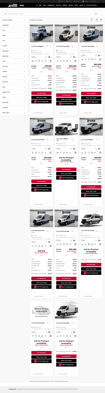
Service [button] (71, 5)
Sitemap (33, 389)
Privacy (36, 389)
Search (96, 14)
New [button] (40, 5)
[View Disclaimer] (45, 61)
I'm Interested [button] (41, 93)
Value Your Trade (91, 5)
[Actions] (50, 46)
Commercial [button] (50, 5)
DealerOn (28, 389)
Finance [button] (64, 5)
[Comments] (51, 61)
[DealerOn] (13, 389)
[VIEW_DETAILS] (41, 310)
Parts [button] (76, 5)
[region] (41, 82)
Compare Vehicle (38, 113)
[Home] (37, 5)
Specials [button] (58, 5)
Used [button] (44, 5)
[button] (51, 33)
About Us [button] (82, 5)
